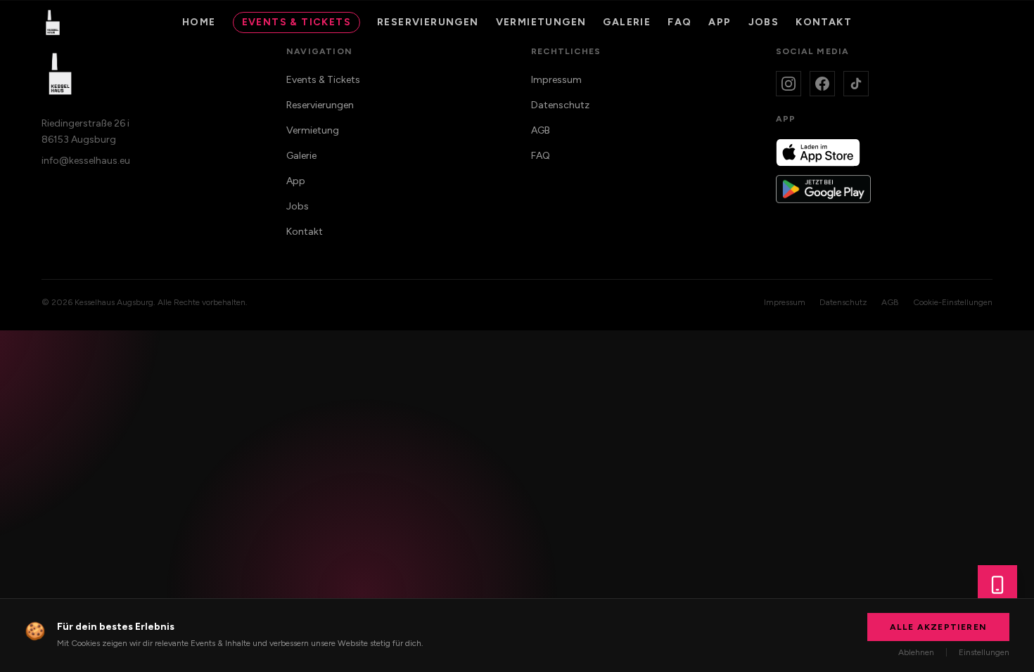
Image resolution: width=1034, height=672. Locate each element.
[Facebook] (822, 83)
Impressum (556, 80)
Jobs (763, 22)
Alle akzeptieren (938, 627)
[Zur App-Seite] (997, 585)
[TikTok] (856, 83)
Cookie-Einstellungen (952, 302)
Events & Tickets (296, 22)
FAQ (679, 22)
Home (199, 22)
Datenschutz (560, 105)
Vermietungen (541, 22)
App (295, 181)
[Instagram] (788, 83)
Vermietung (312, 130)
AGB (540, 130)
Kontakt (824, 22)
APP (719, 22)
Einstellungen (984, 652)
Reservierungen (428, 22)
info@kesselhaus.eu (86, 161)
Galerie (627, 22)
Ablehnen (916, 652)
